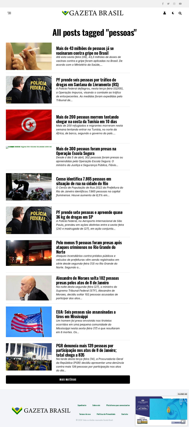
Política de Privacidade (106, 414)
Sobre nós (96, 405)
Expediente (82, 405)
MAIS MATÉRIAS (68, 379)
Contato (124, 414)
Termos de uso (85, 414)
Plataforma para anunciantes (118, 405)
